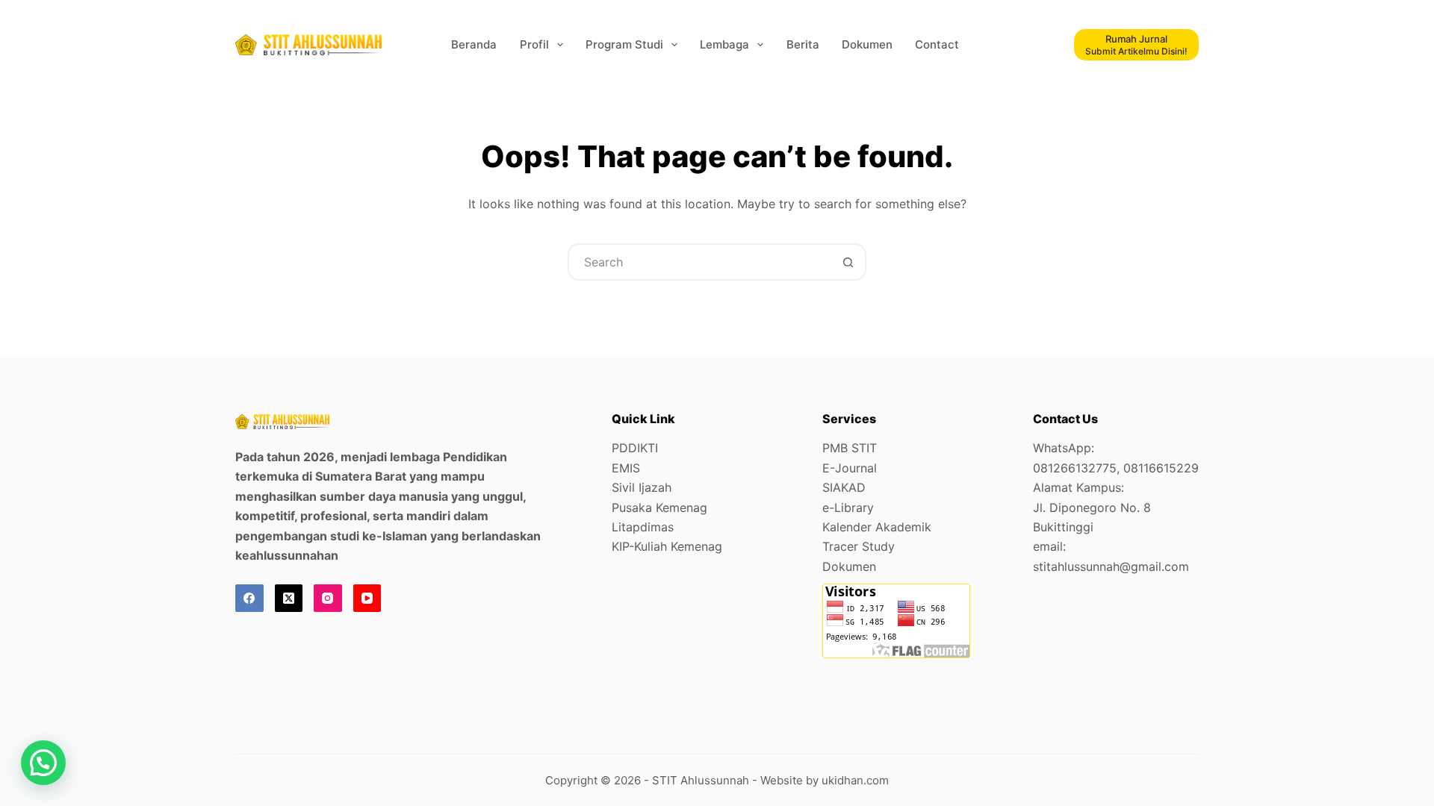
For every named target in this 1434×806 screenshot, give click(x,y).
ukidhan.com (855, 780)
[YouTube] (367, 598)
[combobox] (700, 262)
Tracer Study (858, 546)
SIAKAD (844, 487)
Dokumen (867, 44)
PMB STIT (849, 447)
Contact (937, 44)
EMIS (626, 467)
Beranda (474, 44)
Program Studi (624, 44)
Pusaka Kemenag (659, 507)
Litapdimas (643, 526)
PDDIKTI (635, 447)
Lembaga (724, 44)
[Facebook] (249, 598)
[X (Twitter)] (289, 598)
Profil (534, 44)
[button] (43, 762)
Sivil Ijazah (641, 487)
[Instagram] (328, 598)
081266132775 (1075, 467)
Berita (802, 44)
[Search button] (848, 262)
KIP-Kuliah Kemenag (667, 546)
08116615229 (1161, 467)
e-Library (848, 507)
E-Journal (849, 467)
